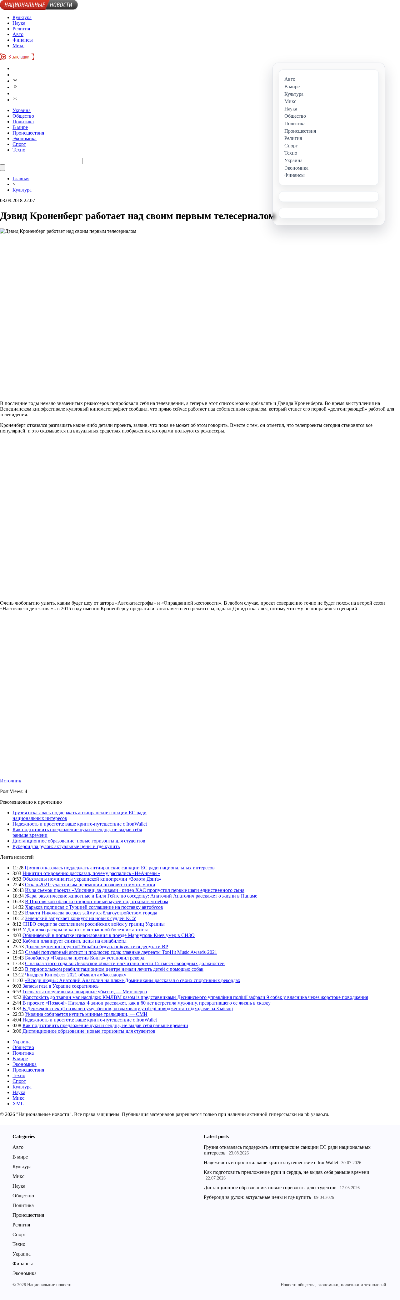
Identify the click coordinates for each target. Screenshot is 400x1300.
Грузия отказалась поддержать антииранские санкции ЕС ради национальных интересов (120, 867)
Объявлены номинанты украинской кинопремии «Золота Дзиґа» (91, 879)
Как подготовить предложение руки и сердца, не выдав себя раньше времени (105, 1025)
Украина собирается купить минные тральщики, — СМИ (86, 1014)
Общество (23, 116)
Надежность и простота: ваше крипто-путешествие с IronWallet (79, 824)
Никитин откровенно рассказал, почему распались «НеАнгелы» (91, 873)
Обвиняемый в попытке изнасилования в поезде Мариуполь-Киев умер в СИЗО (108, 935)
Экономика (24, 138)
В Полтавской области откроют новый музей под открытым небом (96, 901)
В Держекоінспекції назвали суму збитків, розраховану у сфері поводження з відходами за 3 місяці (127, 1008)
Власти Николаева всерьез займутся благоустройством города (91, 912)
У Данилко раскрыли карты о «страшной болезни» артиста (85, 929)
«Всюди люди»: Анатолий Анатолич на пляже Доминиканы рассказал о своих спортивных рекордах (132, 980)
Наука (18, 23)
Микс (18, 45)
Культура (22, 17)
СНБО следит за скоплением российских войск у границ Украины (93, 924)
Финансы (22, 40)
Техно (18, 149)
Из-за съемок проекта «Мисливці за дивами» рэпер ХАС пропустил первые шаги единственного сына (134, 890)
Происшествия (28, 133)
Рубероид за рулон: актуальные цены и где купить (66, 846)
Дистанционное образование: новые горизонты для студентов (78, 840)
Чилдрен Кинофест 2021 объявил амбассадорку (75, 974)
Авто (17, 34)
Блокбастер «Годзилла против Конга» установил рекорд (84, 957)
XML (18, 1103)
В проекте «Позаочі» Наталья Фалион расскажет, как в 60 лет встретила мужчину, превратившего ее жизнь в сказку (146, 1003)
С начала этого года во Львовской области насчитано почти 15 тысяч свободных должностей (125, 963)
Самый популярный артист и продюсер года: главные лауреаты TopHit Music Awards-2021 (121, 952)
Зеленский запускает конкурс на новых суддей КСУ (80, 918)
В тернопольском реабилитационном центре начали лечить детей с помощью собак (114, 969)
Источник (10, 780)
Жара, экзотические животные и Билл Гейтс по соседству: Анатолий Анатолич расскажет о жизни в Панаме (141, 895)
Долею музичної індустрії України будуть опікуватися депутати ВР (96, 946)
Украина (21, 110)
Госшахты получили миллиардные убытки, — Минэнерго (84, 991)
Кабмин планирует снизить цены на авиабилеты (74, 941)
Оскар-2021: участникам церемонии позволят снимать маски (90, 884)
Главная (20, 178)
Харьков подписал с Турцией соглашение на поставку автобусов (94, 907)
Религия (21, 28)
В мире (20, 127)
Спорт (19, 144)
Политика (23, 121)
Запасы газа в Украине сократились (60, 986)
